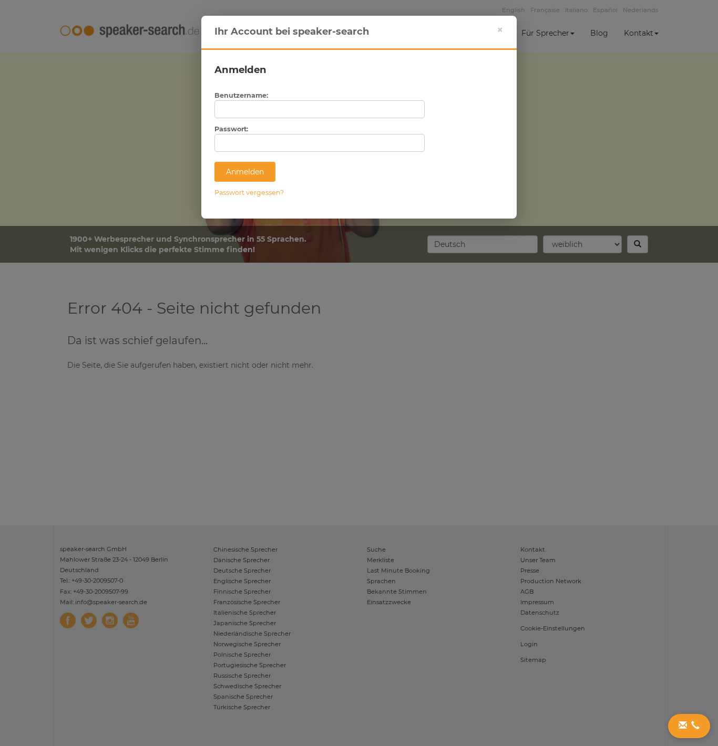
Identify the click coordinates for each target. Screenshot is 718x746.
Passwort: (231, 129)
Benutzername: (241, 95)
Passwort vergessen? (249, 192)
